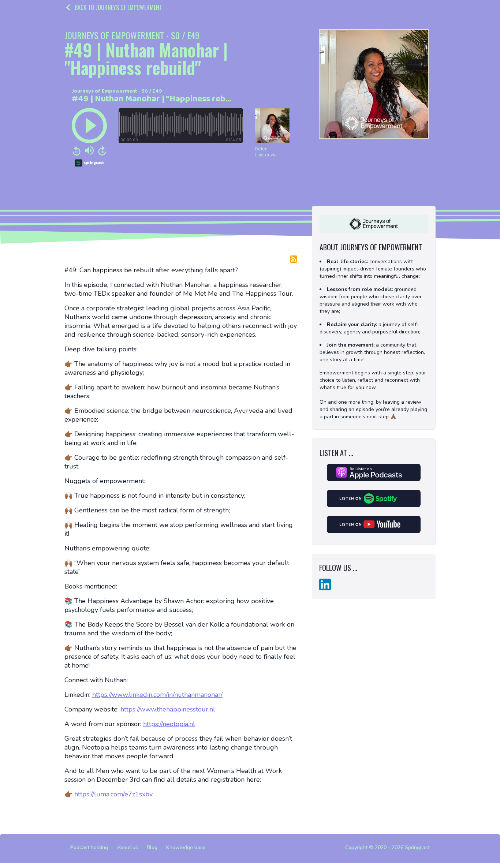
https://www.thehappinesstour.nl (167, 709)
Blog (152, 847)
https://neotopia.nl (169, 724)
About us (127, 847)
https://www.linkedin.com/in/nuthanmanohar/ (157, 694)
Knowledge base (186, 847)
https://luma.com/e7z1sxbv (113, 794)
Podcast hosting (89, 847)
